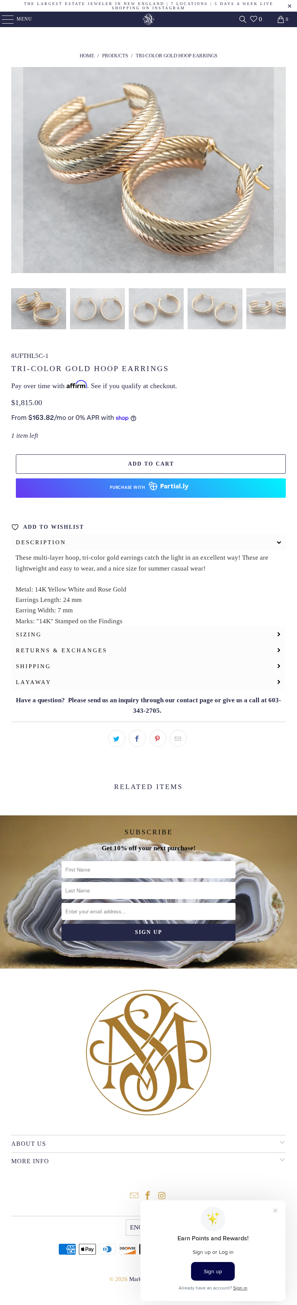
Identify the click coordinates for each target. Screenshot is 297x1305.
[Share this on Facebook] (137, 738)
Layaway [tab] (33, 682)
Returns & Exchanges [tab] (61, 650)
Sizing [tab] (29, 634)
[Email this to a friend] (178, 738)
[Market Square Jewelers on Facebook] (148, 1196)
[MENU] (4, 19)
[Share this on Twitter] (116, 738)
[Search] (243, 19)
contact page (195, 700)
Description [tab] (41, 542)
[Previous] (17, 171)
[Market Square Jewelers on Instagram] (162, 1196)
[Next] (280, 171)
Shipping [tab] (33, 666)
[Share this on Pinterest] (157, 738)
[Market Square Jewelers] (148, 19)
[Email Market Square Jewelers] (134, 1196)
